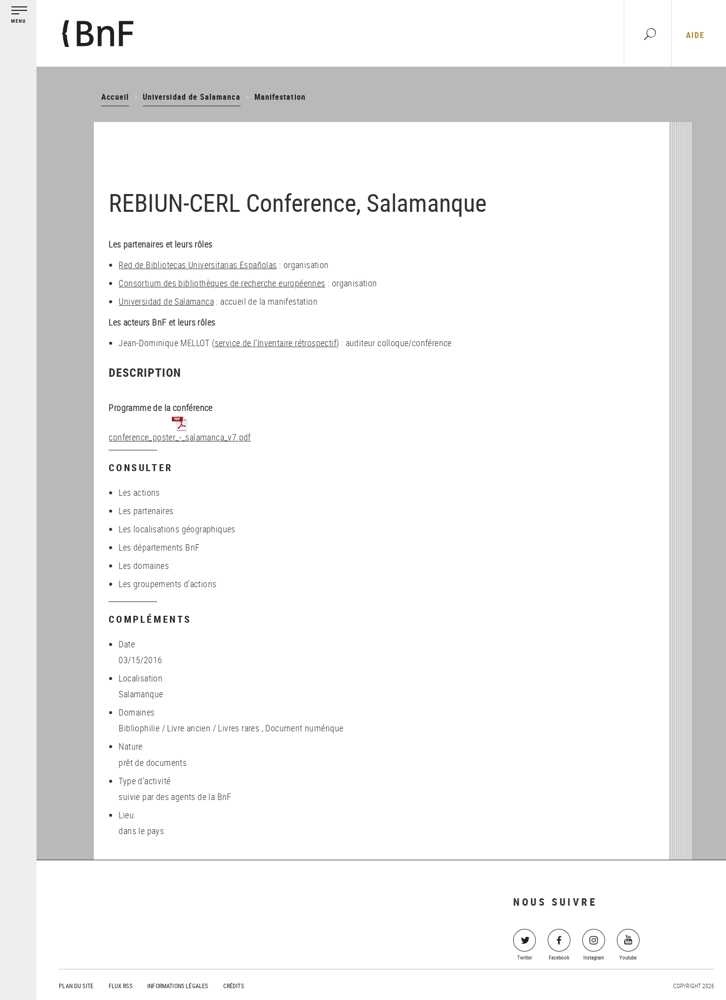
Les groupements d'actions (167, 584)
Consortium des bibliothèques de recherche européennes (222, 283)
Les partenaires (146, 511)
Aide (695, 35)
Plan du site (76, 986)
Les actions (139, 492)
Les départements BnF (159, 547)
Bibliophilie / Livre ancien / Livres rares (189, 728)
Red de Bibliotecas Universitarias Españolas (198, 265)
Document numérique (304, 728)
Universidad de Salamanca (192, 96)
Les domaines (144, 565)
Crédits (233, 986)
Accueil (114, 96)
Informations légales (177, 986)
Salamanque (141, 694)
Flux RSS (120, 986)
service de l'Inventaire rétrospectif (275, 343)
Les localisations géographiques (177, 529)
